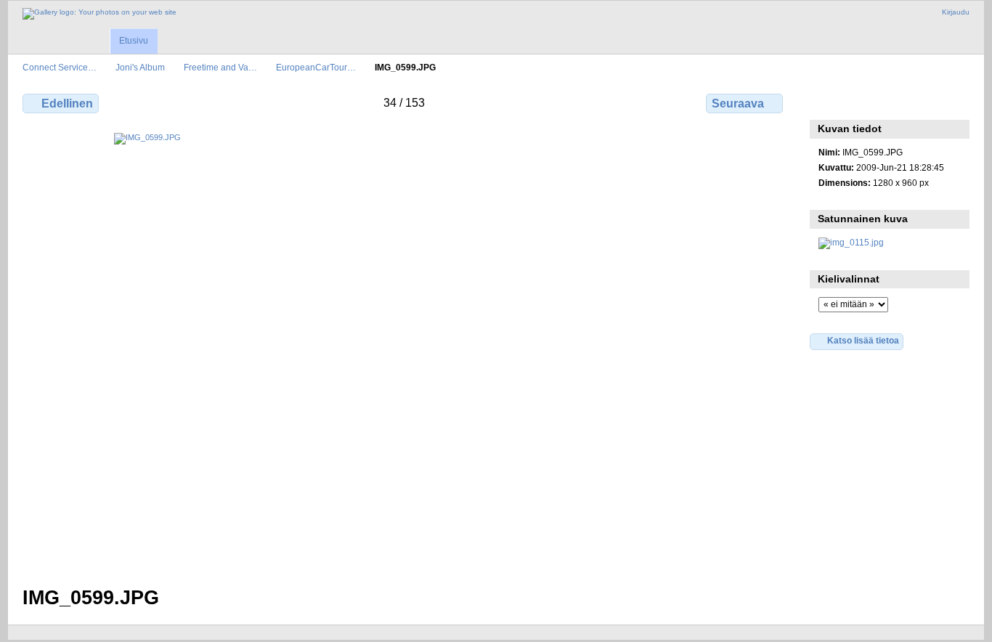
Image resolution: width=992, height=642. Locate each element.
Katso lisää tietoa (863, 340)
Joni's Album (140, 67)
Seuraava (738, 103)
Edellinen (67, 103)
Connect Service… (60, 67)
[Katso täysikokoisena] (404, 351)
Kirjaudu (955, 12)
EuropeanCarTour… (316, 67)
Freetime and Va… (220, 67)
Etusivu (133, 41)
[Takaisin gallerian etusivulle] (99, 14)
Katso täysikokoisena (826, 102)
